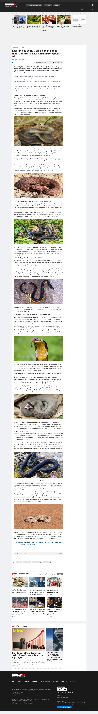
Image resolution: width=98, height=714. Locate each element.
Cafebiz (23, 0)
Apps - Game (64, 681)
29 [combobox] (40, 574)
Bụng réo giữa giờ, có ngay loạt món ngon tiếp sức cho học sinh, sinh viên (19, 590)
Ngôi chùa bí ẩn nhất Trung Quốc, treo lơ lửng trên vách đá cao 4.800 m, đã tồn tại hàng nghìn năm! (37, 86)
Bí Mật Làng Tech (87, 9)
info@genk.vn (17, 693)
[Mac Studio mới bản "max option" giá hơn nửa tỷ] (79, 19)
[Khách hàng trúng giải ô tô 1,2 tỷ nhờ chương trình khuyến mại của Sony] (54, 582)
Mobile (6, 10)
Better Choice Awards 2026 (34, 5)
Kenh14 (18, 0)
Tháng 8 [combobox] (47, 574)
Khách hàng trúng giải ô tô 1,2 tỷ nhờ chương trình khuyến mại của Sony (54, 590)
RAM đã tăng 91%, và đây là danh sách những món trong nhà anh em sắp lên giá (27, 655)
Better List (48, 5)
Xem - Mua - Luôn (38, 10)
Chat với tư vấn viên (65, 707)
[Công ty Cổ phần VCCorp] (62, 691)
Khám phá (28, 10)
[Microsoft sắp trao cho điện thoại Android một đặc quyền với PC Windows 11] (18, 19)
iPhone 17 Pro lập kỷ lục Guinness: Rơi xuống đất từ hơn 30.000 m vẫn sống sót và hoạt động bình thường (54, 656)
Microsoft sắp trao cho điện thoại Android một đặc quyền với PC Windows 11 (18, 26)
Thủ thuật (55, 681)
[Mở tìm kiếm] (92, 5)
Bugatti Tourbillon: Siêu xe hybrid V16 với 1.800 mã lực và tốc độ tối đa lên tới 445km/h (35, 76)
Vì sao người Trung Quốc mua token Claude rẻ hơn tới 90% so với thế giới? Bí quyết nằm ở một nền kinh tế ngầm (49, 27)
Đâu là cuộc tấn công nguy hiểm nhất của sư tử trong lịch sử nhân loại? (31, 79)
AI (10, 10)
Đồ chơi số (59, 10)
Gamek (13, 0)
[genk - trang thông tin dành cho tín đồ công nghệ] (19, 675)
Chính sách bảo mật (16, 706)
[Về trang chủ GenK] (11, 5)
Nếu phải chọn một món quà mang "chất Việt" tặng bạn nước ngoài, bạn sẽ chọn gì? (37, 611)
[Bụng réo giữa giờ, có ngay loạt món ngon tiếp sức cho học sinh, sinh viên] (20, 582)
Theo (38, 553)
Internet (21, 10)
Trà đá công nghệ (45, 681)
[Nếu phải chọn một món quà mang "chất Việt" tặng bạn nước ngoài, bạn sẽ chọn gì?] (37, 602)
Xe (45, 10)
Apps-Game (51, 10)
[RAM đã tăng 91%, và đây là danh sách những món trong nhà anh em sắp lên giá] (28, 639)
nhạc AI (57, 5)
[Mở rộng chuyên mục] (92, 10)
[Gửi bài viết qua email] (13, 62)
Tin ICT (15, 10)
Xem (60, 574)
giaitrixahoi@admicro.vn (65, 700)
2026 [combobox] (53, 574)
